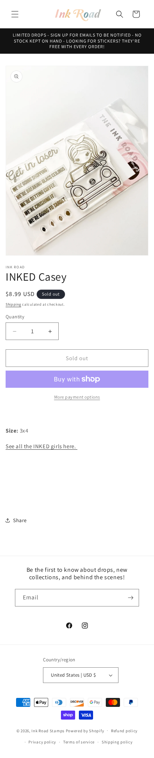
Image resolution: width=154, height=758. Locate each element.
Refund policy (124, 730)
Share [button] (20, 520)
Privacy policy (42, 742)
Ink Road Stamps (48, 730)
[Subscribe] (130, 597)
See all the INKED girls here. (41, 446)
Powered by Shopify (85, 730)
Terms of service (79, 742)
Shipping (13, 304)
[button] (15, 14)
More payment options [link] (77, 397)
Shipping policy (117, 742)
